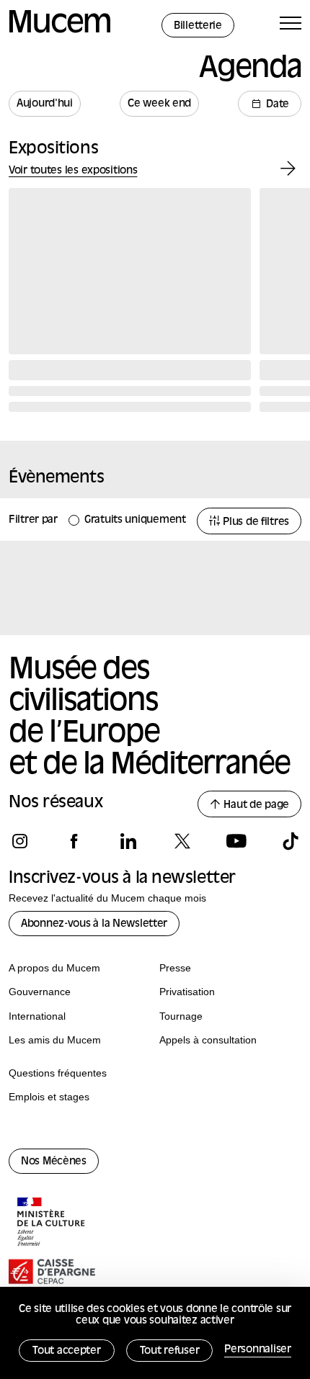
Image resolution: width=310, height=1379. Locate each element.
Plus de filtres (254, 522)
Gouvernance (40, 991)
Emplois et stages (49, 1096)
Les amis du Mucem (55, 1040)
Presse (175, 968)
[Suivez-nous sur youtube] (236, 841)
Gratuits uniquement (135, 520)
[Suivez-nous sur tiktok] (290, 841)
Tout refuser (170, 1351)
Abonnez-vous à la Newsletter (94, 924)
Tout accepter (66, 1351)
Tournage (181, 1016)
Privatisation (187, 991)
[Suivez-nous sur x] (182, 841)
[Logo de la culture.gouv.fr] (52, 1223)
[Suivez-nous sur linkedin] (128, 841)
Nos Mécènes (54, 1161)
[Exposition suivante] (288, 169)
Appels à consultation (208, 1040)
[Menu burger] (290, 25)
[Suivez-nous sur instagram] (20, 841)
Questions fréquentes (58, 1073)
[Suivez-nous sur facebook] (74, 841)
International (37, 1016)
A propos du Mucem (54, 968)
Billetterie (198, 26)
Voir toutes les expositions (73, 171)
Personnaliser (257, 1349)
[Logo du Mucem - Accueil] (59, 30)
